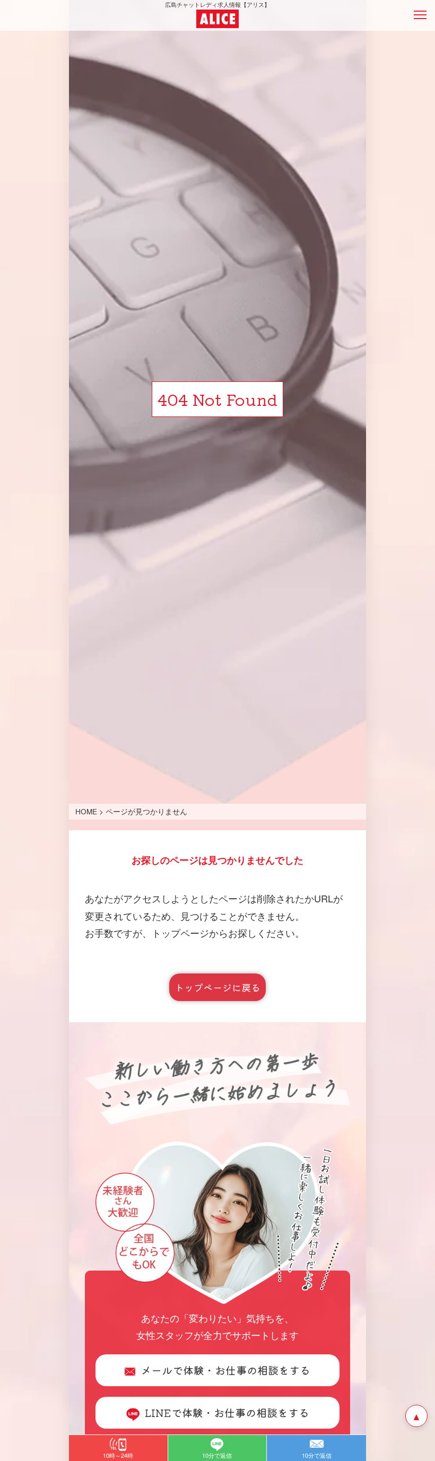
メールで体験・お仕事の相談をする (225, 1370)
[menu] (420, 15)
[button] (118, 1448)
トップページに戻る (217, 987)
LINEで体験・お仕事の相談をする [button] (227, 1412)
